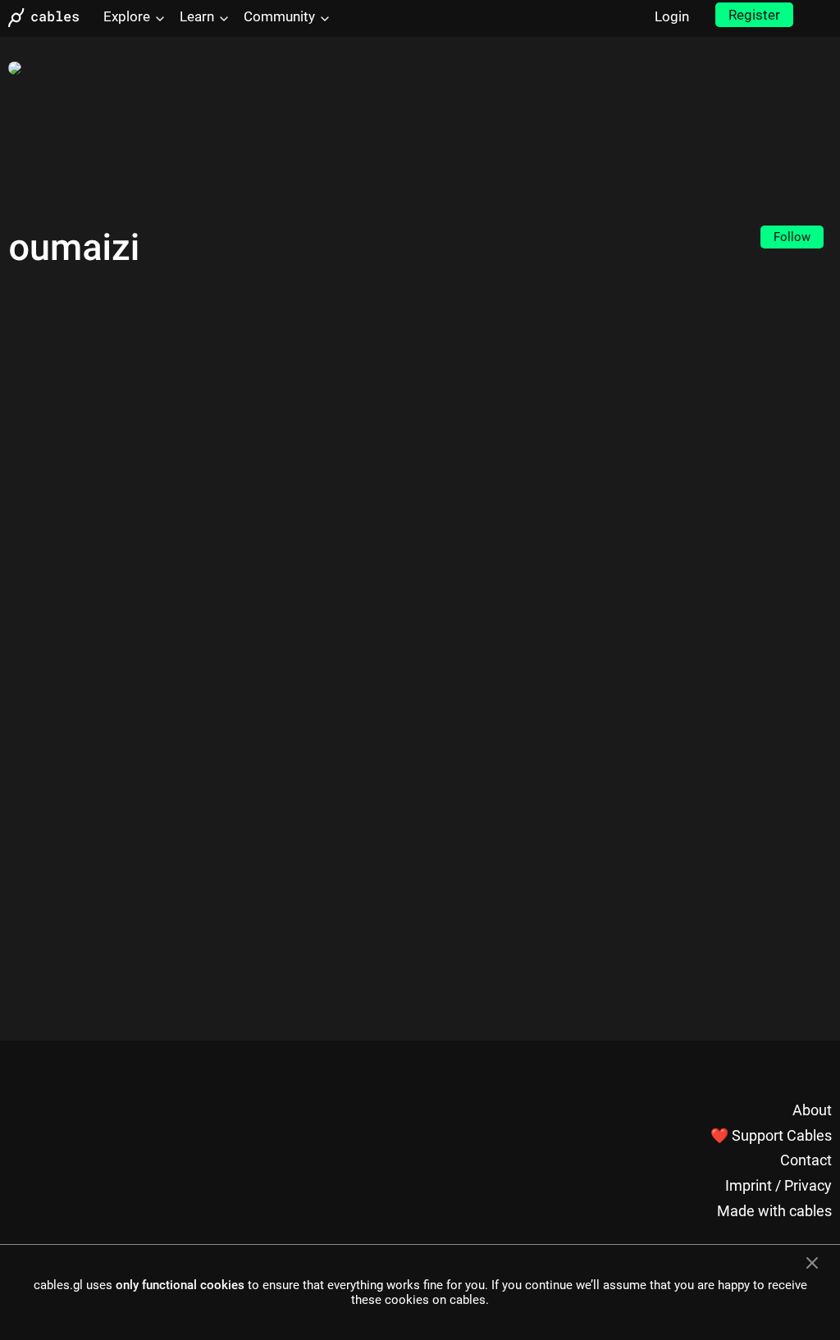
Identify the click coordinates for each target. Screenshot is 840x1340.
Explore (126, 16)
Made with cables (774, 1210)
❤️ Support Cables (771, 1135)
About (812, 1110)
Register (754, 15)
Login (672, 16)
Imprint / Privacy (778, 1185)
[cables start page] (49, 17)
